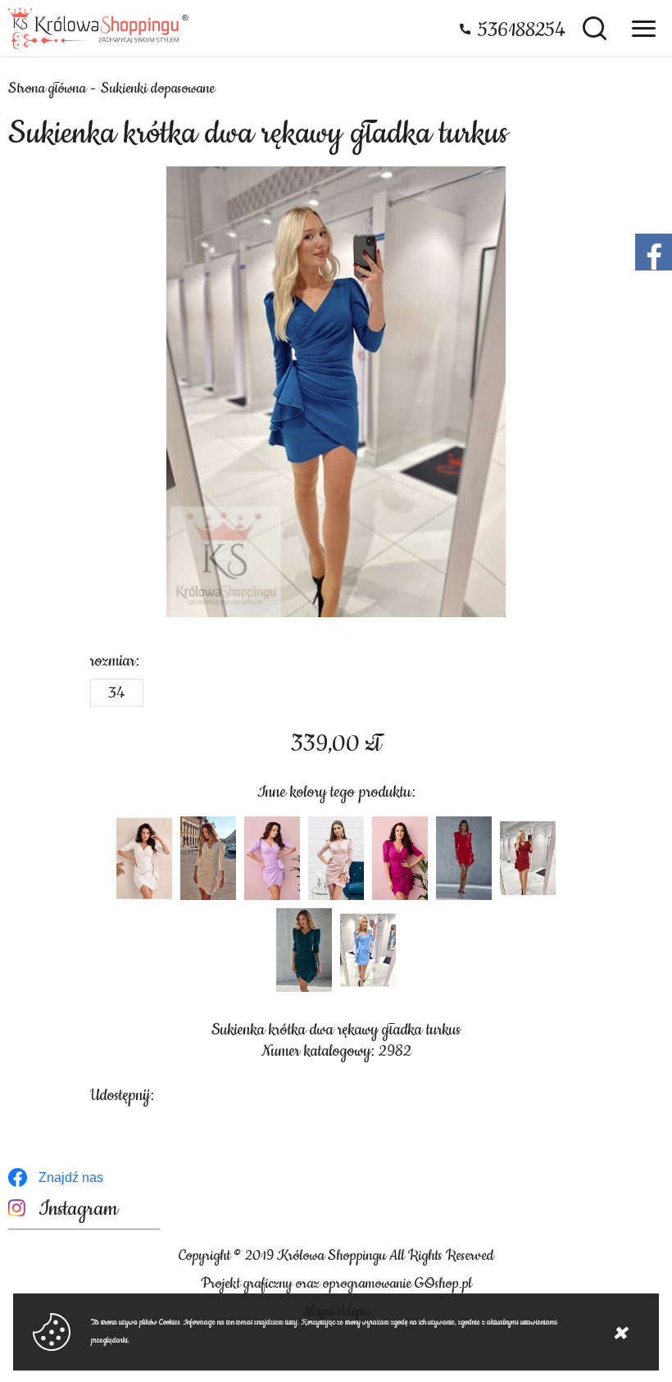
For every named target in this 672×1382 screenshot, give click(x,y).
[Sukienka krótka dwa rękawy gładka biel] (144, 858)
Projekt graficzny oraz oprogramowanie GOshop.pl (336, 1283)
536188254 (521, 30)
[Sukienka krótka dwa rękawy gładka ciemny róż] (336, 858)
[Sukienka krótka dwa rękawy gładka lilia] (272, 858)
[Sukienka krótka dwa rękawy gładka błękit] (368, 950)
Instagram (78, 1209)
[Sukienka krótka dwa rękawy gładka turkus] (336, 391)
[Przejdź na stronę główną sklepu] (98, 28)
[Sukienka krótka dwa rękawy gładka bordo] (528, 858)
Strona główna (47, 88)
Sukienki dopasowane (158, 88)
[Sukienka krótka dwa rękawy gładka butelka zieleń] (304, 950)
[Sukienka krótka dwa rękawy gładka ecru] (208, 858)
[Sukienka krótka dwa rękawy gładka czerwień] (464, 858)
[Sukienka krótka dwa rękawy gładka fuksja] (400, 858)
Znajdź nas (71, 1177)
